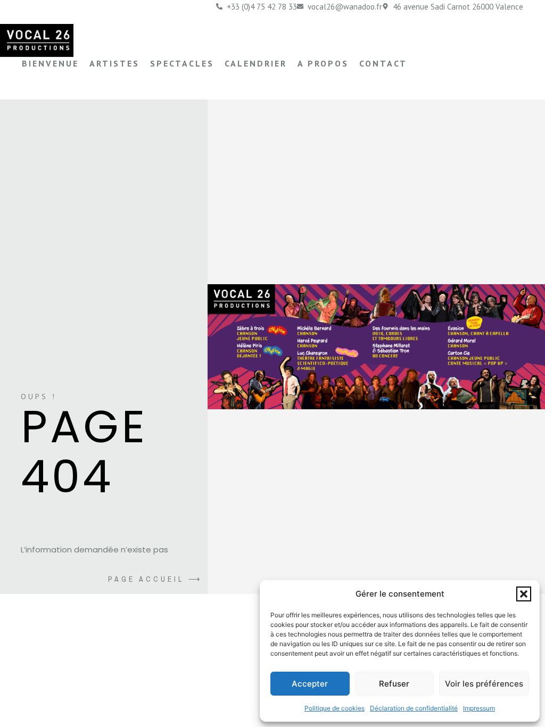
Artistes (114, 63)
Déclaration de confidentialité (414, 708)
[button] (523, 594)
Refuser (394, 684)
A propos (323, 63)
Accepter (310, 684)
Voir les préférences (484, 684)
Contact (383, 63)
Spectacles (182, 63)
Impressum (479, 708)
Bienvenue (50, 63)
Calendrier (256, 63)
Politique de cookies (334, 708)
